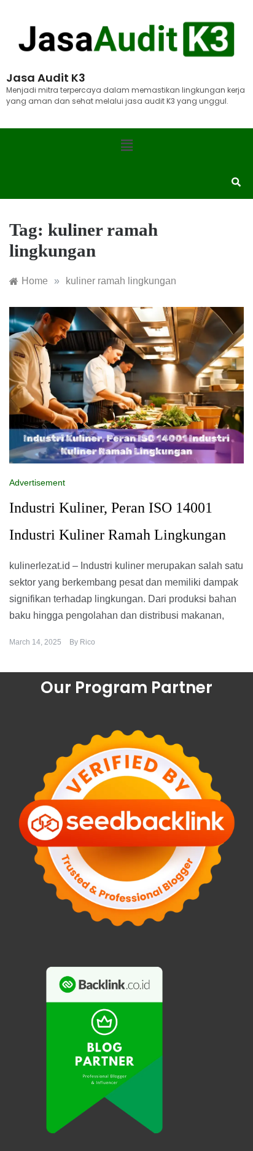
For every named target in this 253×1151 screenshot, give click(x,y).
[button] (126, 146)
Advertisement (37, 482)
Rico (87, 642)
